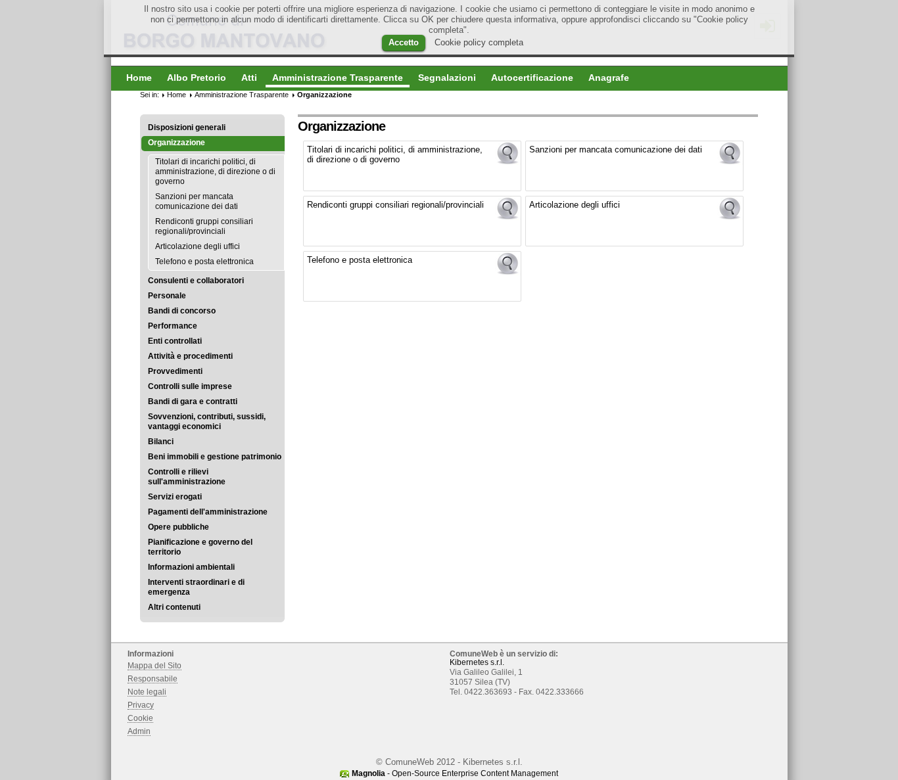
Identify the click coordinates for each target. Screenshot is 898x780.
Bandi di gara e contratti (192, 401)
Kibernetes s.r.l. (477, 662)
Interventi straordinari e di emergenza (196, 587)
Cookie (140, 718)
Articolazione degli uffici (197, 246)
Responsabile (152, 679)
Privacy (141, 705)
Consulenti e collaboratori (196, 281)
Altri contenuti (174, 607)
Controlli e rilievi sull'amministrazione (186, 477)
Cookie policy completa (479, 42)
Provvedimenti (175, 371)
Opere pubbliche (178, 527)
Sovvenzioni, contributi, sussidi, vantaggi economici (207, 421)
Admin (139, 731)
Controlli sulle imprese (190, 386)
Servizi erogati (175, 497)
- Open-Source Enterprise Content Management (455, 773)
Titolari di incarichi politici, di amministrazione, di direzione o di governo (215, 171)
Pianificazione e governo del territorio (200, 547)
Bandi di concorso (182, 311)
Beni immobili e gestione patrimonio (214, 457)
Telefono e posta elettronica (204, 261)
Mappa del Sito (154, 666)
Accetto (404, 42)
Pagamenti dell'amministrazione (208, 512)
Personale (167, 296)
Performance (172, 326)
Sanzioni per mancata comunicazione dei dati (196, 201)
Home (176, 95)
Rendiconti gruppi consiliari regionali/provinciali (204, 226)
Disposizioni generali (186, 127)
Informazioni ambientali (191, 567)
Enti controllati (175, 341)
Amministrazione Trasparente (242, 95)
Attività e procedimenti (190, 356)
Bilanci (161, 442)
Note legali (147, 692)
